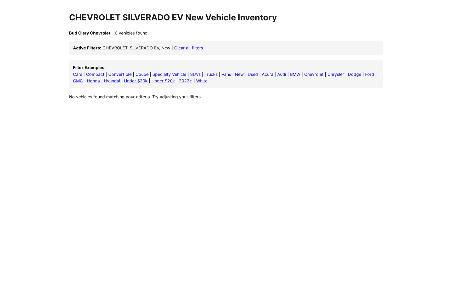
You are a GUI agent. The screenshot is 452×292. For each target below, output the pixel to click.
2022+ (185, 80)
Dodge (354, 74)
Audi (281, 74)
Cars (77, 74)
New (239, 74)
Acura (267, 74)
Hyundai (112, 80)
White (201, 80)
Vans (226, 74)
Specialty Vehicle (169, 74)
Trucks (211, 74)
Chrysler (335, 74)
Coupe (142, 74)
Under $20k (163, 80)
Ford (369, 74)
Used (253, 74)
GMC (78, 80)
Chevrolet (314, 74)
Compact (95, 74)
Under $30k (136, 80)
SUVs (195, 74)
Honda (93, 80)
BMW (295, 74)
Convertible (120, 74)
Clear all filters (188, 47)
